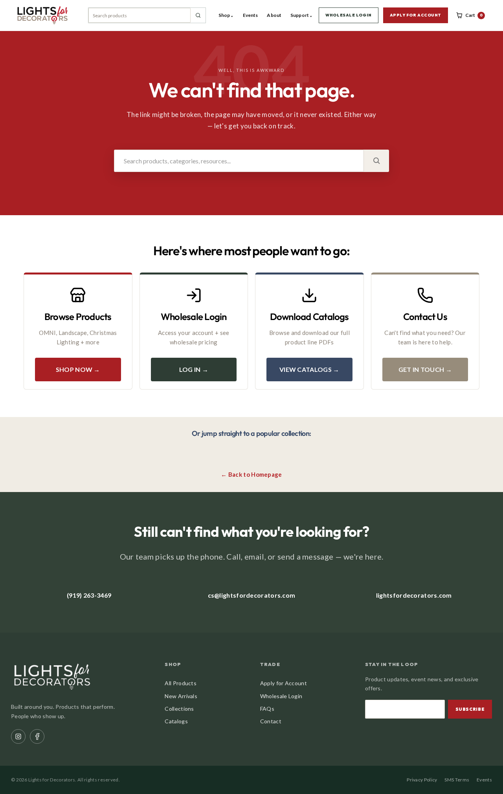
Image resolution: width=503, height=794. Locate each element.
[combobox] (139, 15)
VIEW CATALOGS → (309, 369)
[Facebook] (37, 736)
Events (250, 15)
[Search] (198, 15)
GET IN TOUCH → (425, 369)
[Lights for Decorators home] (46, 15)
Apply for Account (283, 683)
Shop (226, 15)
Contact (270, 721)
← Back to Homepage (251, 474)
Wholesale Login (281, 696)
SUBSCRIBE (470, 709)
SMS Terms (456, 780)
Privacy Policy (422, 780)
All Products (180, 683)
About (274, 15)
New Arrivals (181, 696)
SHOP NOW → (78, 369)
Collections (179, 708)
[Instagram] (18, 736)
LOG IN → (193, 369)
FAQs (267, 708)
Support (301, 15)
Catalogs (176, 721)
